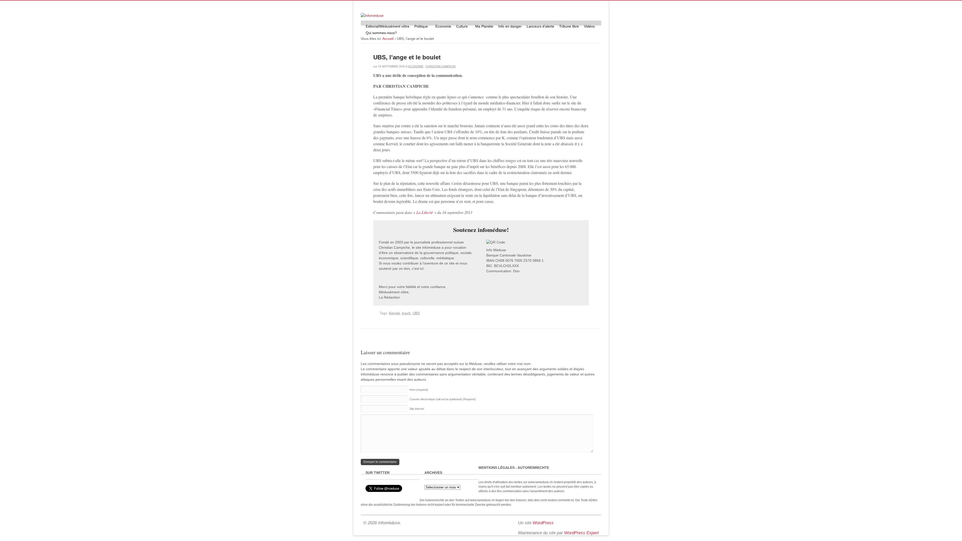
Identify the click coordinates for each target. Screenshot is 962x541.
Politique (420, 27)
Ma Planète (484, 26)
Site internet (417, 408)
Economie (443, 26)
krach (406, 313)
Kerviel (394, 313)
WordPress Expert (581, 532)
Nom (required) (419, 389)
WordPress (543, 522)
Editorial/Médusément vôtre (387, 26)
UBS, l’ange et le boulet (407, 57)
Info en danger (510, 26)
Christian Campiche (441, 66)
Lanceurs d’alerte (540, 26)
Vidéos (589, 26)
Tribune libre (569, 26)
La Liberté (424, 212)
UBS (416, 313)
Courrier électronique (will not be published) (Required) (443, 399)
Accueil (388, 39)
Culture (461, 27)
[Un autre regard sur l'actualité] (372, 16)
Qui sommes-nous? (380, 33)
